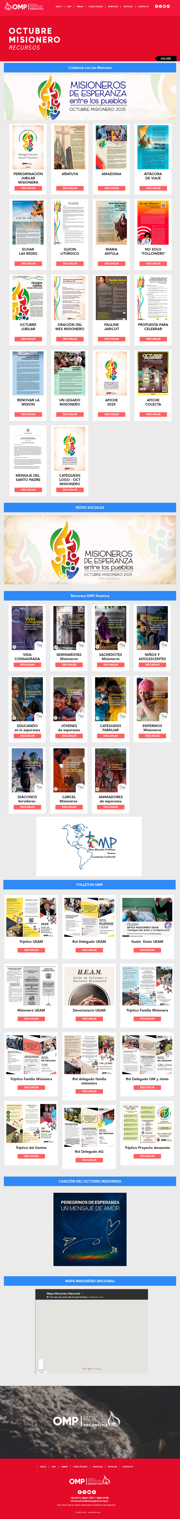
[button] (69, 6)
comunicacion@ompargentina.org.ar (89, 1500)
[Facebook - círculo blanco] (156, 6)
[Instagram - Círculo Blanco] (160, 6)
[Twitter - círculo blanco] (168, 6)
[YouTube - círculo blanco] (164, 6)
